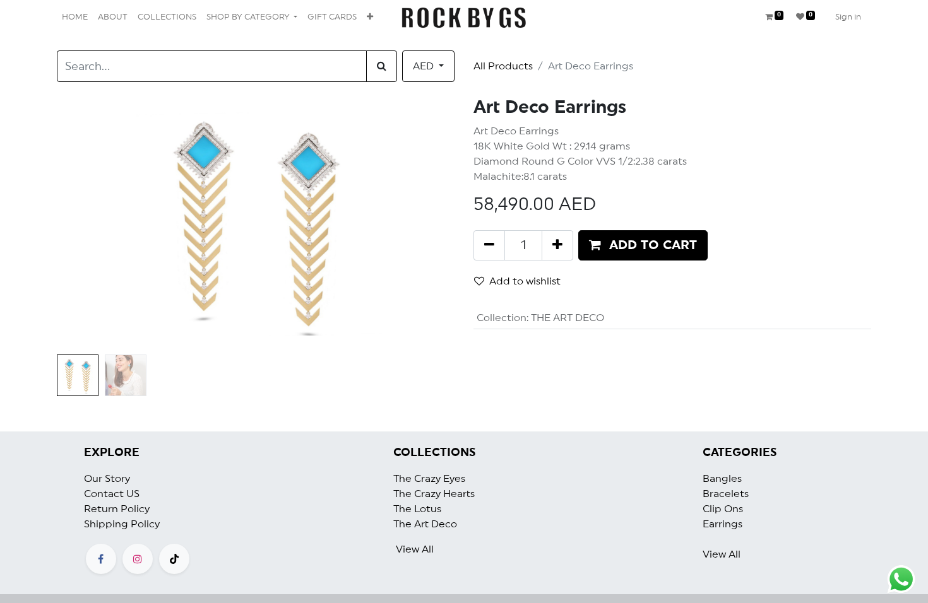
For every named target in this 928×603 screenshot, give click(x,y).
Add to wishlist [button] (525, 281)
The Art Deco (425, 524)
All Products (503, 66)
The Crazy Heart (431, 494)
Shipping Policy (122, 524)
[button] (370, 17)
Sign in (848, 17)
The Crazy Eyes (429, 479)
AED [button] (424, 66)
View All (415, 549)
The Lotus (417, 509)
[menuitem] (75, 17)
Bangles (722, 479)
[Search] (381, 66)
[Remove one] (489, 245)
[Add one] (557, 245)
